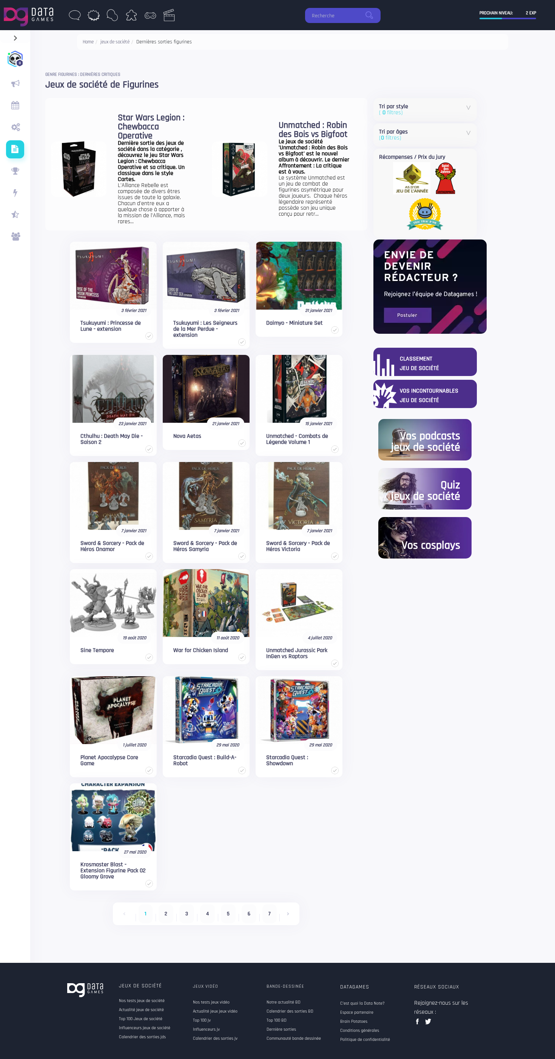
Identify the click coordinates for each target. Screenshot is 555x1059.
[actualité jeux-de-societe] (15, 84)
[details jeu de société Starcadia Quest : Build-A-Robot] (206, 710)
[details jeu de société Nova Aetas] (206, 389)
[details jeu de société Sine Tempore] (113, 603)
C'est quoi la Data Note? (362, 1003)
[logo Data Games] (30, 15)
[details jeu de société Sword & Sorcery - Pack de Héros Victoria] (299, 496)
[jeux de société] (131, 17)
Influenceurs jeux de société (144, 1028)
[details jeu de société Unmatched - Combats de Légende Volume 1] (299, 389)
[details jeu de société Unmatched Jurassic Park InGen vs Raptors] (299, 603)
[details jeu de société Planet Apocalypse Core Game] (113, 710)
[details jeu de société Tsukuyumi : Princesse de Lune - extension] (113, 276)
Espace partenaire (356, 1012)
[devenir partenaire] (430, 286)
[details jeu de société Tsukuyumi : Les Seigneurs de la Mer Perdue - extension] (206, 276)
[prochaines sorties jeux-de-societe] (15, 106)
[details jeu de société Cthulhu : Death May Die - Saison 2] (113, 389)
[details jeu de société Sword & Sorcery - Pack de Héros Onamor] (113, 496)
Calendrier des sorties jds (142, 1037)
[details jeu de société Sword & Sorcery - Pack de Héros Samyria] (206, 496)
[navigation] (15, 36)
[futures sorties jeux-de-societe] (15, 149)
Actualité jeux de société (141, 1010)
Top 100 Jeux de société (140, 1019)
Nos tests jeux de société (142, 1001)
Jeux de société (140, 985)
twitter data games (428, 1023)
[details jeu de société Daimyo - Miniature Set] (299, 276)
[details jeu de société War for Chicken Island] (206, 603)
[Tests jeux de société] (15, 127)
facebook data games (419, 1023)
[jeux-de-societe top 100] (15, 171)
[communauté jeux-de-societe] (15, 237)
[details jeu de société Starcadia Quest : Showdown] (299, 710)
